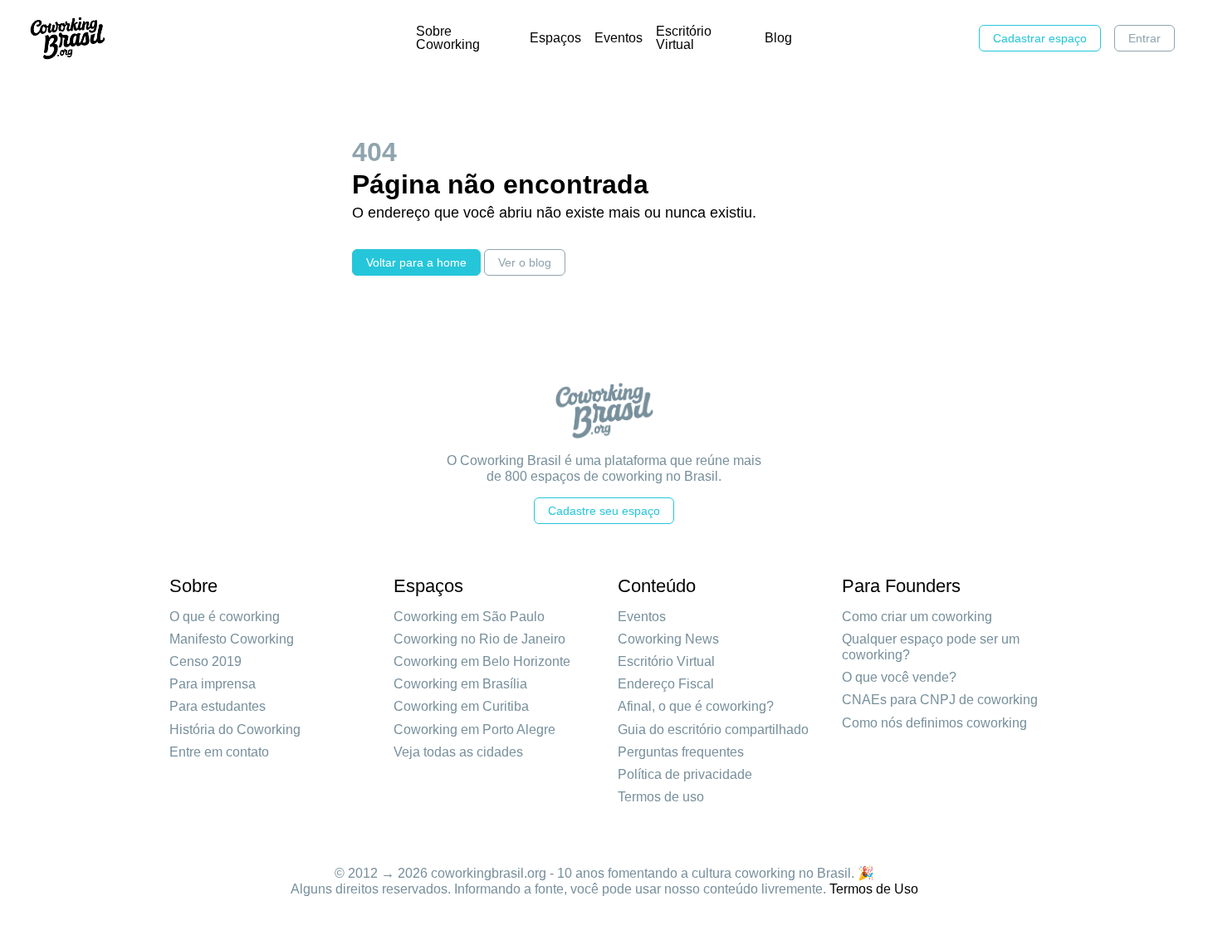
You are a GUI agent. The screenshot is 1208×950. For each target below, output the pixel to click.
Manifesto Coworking (231, 639)
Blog (778, 38)
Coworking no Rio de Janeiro (479, 639)
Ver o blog (524, 262)
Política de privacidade (685, 774)
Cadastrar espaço (1040, 38)
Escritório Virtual (684, 37)
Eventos (618, 38)
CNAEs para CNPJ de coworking (940, 700)
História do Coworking (235, 729)
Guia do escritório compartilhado (713, 729)
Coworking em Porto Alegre (474, 729)
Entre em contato (219, 752)
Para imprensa (212, 684)
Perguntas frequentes (681, 752)
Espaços (555, 38)
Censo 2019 (205, 661)
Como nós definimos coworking (934, 723)
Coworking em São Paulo (469, 617)
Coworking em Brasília (460, 684)
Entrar (1144, 38)
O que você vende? (899, 677)
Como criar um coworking (917, 617)
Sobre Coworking (448, 37)
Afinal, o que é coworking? (696, 706)
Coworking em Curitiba (461, 706)
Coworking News (668, 639)
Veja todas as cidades (458, 752)
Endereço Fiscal (666, 684)
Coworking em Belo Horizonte (482, 661)
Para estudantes (217, 706)
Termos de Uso (873, 889)
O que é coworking (224, 617)
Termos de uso (661, 797)
